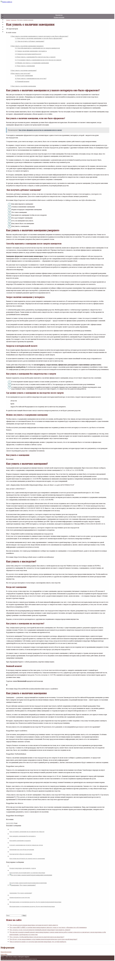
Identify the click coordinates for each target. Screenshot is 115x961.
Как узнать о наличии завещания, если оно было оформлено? (38, 38)
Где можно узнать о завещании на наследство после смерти (38, 60)
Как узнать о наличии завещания (23, 86)
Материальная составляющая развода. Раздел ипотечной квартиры (32, 906)
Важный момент (22, 81)
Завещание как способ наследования (22, 849)
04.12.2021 (10, 823)
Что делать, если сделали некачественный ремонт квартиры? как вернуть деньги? (40, 930)
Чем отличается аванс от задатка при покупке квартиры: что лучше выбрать (38, 942)
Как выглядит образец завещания (21, 854)
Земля (59, 24)
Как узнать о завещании (25, 66)
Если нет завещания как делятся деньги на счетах (26, 845)
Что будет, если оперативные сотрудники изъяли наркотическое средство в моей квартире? (43, 939)
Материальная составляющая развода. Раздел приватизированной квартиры (35, 902)
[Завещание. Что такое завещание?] (59, 887)
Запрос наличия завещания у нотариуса (31, 51)
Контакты (59, 32)
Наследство (59, 20)
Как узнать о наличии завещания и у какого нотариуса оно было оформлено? (39, 36)
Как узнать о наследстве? (20, 73)
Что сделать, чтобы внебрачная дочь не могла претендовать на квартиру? (37, 937)
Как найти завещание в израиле (20, 840)
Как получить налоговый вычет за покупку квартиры (27, 873)
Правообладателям (6, 952)
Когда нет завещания (24, 75)
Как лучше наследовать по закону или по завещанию (27, 858)
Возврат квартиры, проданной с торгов (23, 868)
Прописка (59, 15)
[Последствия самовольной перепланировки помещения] (59, 876)
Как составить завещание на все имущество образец (27, 831)
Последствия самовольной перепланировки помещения (28, 883)
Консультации (59, 29)
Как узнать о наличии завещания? (24, 70)
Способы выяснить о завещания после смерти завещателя (37, 48)
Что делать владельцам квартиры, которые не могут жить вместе (34, 925)
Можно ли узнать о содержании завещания (32, 63)
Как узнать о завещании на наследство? (30, 78)
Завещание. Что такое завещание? (21, 893)
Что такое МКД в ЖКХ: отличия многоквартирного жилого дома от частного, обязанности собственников (48, 927)
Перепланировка (59, 27)
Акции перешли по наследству (20, 897)
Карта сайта (4, 954)
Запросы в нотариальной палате (28, 54)
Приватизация (59, 17)
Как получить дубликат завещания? (29, 41)
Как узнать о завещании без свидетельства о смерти (35, 57)
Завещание (59, 22)
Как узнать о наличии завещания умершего (27, 46)
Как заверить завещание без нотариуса (23, 836)
